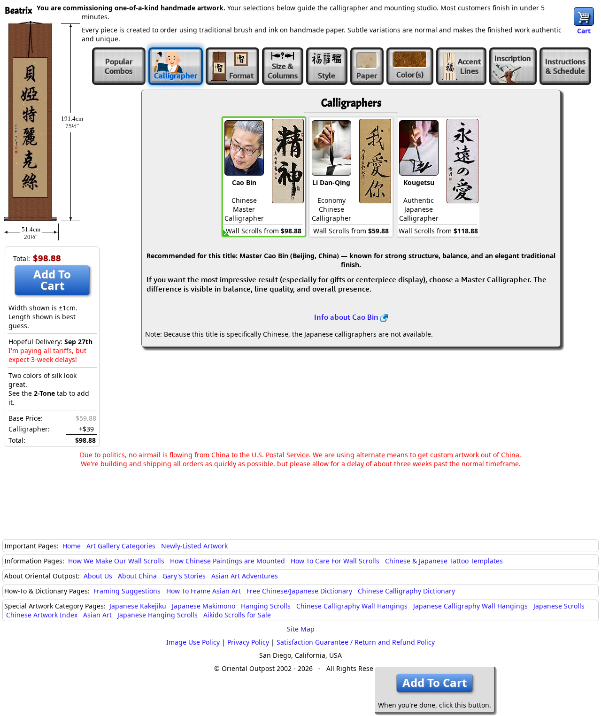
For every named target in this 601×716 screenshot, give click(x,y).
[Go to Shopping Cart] (584, 16)
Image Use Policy (193, 642)
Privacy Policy (248, 642)
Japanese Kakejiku (137, 605)
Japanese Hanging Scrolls (157, 614)
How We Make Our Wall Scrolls (116, 560)
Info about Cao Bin (347, 317)
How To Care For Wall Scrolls (335, 560)
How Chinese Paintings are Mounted (227, 560)
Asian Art (97, 614)
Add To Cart (52, 279)
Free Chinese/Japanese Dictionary (299, 590)
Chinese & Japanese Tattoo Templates (444, 560)
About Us (98, 575)
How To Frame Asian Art (203, 590)
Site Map (301, 628)
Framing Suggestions (127, 590)
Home (71, 545)
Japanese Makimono (203, 605)
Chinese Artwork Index (41, 614)
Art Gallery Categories (120, 545)
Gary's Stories (184, 575)
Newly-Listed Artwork (194, 545)
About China (137, 575)
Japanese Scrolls (559, 605)
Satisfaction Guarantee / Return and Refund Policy (356, 642)
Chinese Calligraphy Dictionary (406, 590)
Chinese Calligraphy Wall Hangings (352, 605)
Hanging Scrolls (266, 605)
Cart (584, 30)
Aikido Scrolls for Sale (237, 614)
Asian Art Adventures (244, 575)
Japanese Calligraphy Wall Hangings (470, 605)
